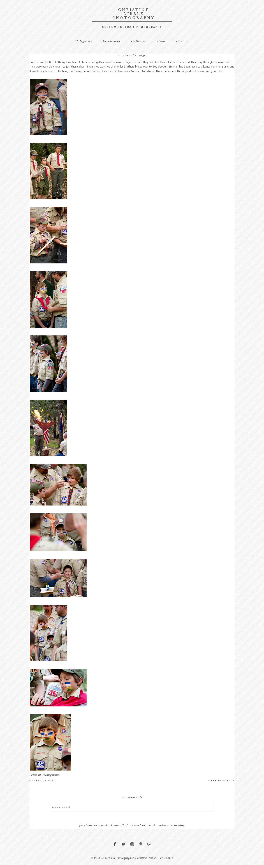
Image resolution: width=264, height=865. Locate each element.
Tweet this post (143, 825)
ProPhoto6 (166, 858)
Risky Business (221, 780)
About (160, 41)
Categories (83, 41)
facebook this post (93, 825)
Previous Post (42, 780)
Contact (182, 41)
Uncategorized (50, 774)
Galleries (138, 41)
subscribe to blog (172, 825)
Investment (111, 41)
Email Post (119, 825)
